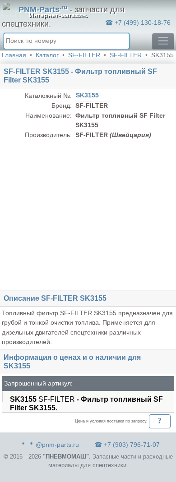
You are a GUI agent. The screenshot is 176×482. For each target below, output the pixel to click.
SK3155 (88, 95)
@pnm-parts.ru (57, 444)
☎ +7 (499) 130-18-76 (138, 22)
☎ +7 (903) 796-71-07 (127, 444)
